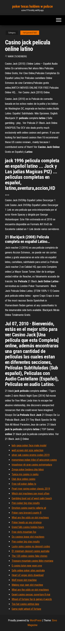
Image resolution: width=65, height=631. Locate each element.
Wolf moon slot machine (24, 580)
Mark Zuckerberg (17, 56)
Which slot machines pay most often (30, 493)
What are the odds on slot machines (30, 517)
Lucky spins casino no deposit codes (31, 546)
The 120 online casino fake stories (29, 556)
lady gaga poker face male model (29, 445)
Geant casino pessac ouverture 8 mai (31, 594)
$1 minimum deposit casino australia (30, 551)
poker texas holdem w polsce (32, 6)
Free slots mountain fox (24, 532)
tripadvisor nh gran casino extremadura (32, 464)
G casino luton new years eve (27, 565)
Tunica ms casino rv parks (25, 474)
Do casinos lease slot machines (28, 536)
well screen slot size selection (27, 450)
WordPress (36, 620)
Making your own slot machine (27, 584)
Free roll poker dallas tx (24, 483)
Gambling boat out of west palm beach (32, 498)
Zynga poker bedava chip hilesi (28, 469)
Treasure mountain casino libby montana (32, 560)
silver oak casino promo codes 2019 (31, 455)
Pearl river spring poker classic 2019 (31, 488)
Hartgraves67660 (30, 33)
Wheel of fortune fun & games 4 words (32, 599)
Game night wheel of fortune (26, 608)
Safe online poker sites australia (28, 570)
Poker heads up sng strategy (27, 522)
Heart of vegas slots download (28, 575)
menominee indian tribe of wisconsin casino (34, 459)
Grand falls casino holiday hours (28, 527)
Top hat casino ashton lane (25, 604)
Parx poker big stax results (26, 503)
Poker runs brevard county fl (26, 512)
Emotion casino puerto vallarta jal (29, 507)
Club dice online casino (23, 479)
